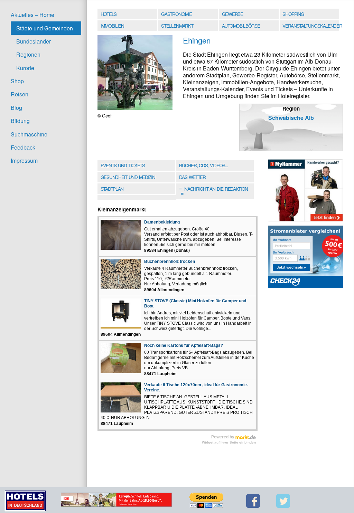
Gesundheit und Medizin (128, 176)
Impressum (24, 160)
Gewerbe (232, 13)
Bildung (20, 121)
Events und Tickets (123, 165)
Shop (17, 81)
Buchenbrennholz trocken (169, 261)
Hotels (109, 13)
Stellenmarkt (177, 25)
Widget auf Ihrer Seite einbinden (229, 442)
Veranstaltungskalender (311, 25)
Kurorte (25, 68)
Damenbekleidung (162, 222)
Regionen (28, 54)
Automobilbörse (241, 25)
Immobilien (112, 25)
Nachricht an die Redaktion (213, 191)
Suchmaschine (29, 134)
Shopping (293, 13)
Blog (16, 108)
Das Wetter (192, 176)
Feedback (23, 147)
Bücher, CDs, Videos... (203, 165)
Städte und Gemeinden (44, 28)
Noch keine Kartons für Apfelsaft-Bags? (183, 345)
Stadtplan (112, 188)
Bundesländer (33, 41)
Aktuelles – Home (32, 15)
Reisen (19, 94)
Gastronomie (176, 13)
